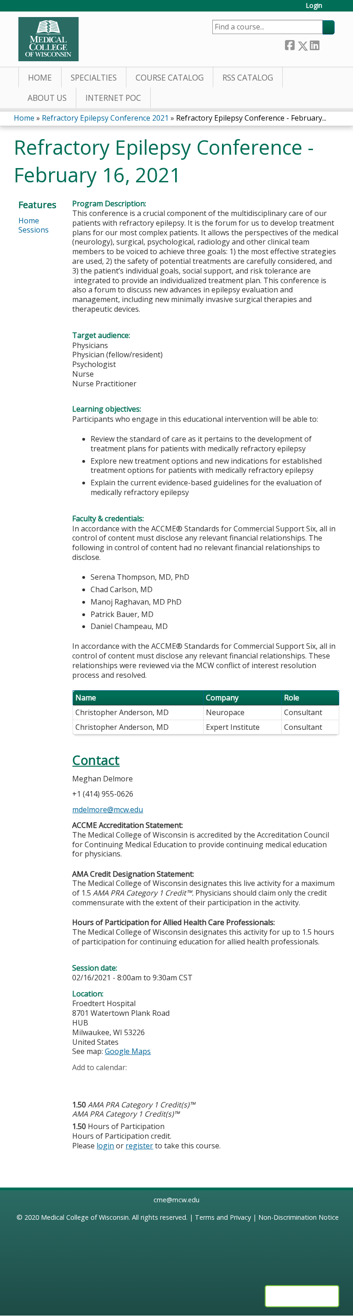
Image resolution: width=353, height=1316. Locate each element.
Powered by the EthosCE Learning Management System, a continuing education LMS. (302, 1296)
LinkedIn (314, 44)
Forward (326, 43)
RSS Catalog (247, 77)
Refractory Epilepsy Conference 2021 (105, 118)
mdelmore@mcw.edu (107, 809)
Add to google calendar (81, 1082)
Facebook (289, 44)
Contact (96, 760)
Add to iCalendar (123, 1081)
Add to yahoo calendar (102, 1082)
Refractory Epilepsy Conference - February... (251, 118)
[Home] (48, 39)
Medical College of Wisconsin (85, 1217)
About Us (47, 98)
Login (314, 5)
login (105, 1146)
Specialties (94, 77)
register (139, 1146)
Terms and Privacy (223, 1217)
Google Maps (128, 1051)
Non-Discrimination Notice (298, 1217)
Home (40, 77)
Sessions (33, 230)
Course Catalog (170, 77)
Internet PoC (113, 98)
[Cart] (332, 9)
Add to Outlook (145, 1082)
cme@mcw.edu (176, 1199)
